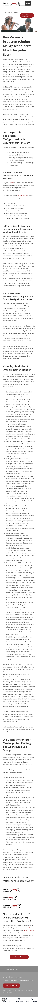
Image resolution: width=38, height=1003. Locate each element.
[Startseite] (19, 889)
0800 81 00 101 (29, 930)
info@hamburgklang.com (11, 969)
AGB (12, 977)
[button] (3, 999)
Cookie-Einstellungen (10, 980)
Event (12, 183)
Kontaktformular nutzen (19, 957)
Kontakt (5, 977)
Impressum (19, 977)
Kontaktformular (29, 928)
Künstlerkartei (22, 195)
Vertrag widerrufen (11, 985)
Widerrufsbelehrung (26, 980)
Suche (28, 3)
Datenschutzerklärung (11, 979)
